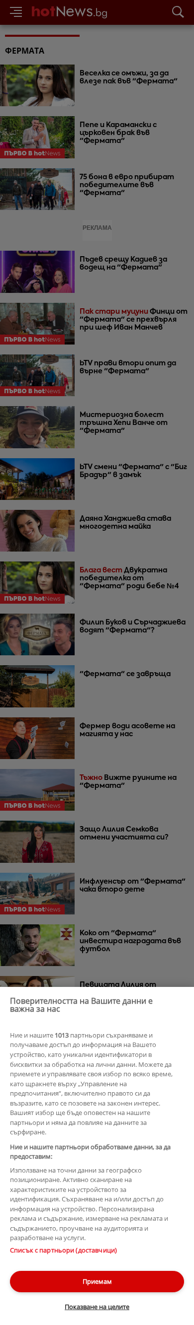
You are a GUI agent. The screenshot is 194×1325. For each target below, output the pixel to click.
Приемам (97, 1281)
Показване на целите (97, 1306)
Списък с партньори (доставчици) (63, 1250)
